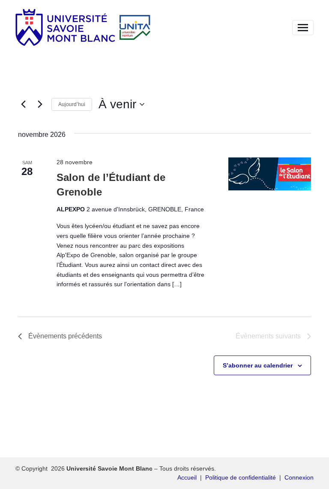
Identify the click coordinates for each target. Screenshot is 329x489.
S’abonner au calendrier (258, 365)
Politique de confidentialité (240, 477)
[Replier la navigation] (303, 27)
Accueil (187, 477)
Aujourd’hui (71, 104)
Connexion (299, 477)
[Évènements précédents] (23, 104)
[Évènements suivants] (40, 104)
